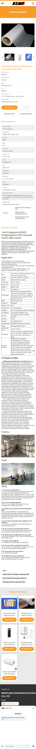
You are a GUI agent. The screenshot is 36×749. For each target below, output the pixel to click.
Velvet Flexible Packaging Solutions (14, 578)
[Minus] (34, 708)
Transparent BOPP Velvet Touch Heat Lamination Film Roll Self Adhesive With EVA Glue (26, 644)
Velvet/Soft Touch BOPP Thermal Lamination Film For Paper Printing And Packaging (26, 615)
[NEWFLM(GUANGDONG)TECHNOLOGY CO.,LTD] (18, 3)
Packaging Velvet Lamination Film (14, 582)
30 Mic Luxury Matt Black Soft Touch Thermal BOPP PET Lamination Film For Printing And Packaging (9, 644)
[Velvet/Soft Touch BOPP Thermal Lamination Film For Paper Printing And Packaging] (27, 603)
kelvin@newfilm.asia (11, 703)
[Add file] (2, 746)
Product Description (26, 113)
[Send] (33, 746)
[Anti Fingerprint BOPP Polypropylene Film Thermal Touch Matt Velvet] (18, 35)
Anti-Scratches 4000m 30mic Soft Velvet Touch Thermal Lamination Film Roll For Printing (9, 673)
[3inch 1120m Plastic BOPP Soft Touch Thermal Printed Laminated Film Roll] (9, 603)
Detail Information (9, 113)
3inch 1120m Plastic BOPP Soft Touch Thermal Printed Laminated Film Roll (9, 615)
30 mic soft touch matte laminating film (16, 574)
